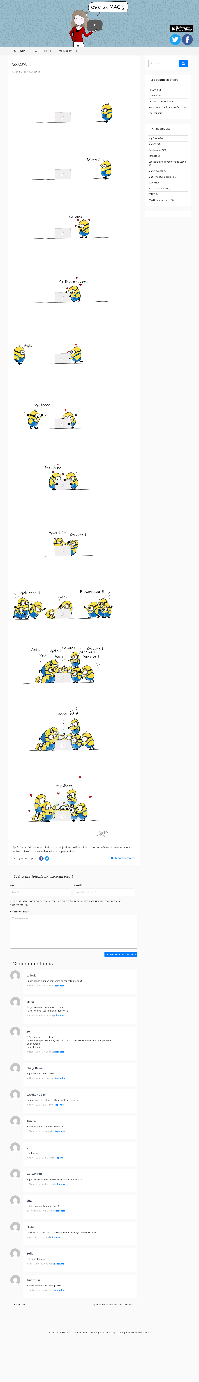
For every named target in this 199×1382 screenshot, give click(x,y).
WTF (151, 194)
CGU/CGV (54, 1332)
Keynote (152, 155)
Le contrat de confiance (161, 101)
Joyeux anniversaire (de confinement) (167, 107)
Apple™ (152, 144)
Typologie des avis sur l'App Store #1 (115, 1304)
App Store (153, 138)
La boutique (42, 51)
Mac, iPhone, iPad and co (161, 176)
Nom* (14, 885)
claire (37, 72)
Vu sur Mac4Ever (157, 188)
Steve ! (152, 182)
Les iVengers (155, 113)
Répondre (59, 985)
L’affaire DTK (155, 95)
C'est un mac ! (155, 150)
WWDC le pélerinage (159, 200)
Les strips (19, 51)
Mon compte (68, 51)
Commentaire (19, 911)
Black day (18, 1304)
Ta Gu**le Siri (155, 89)
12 (124, 858)
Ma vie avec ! (155, 171)
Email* (78, 885)
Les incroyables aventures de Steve (167, 161)
